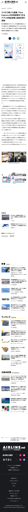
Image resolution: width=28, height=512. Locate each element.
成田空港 (12, 227)
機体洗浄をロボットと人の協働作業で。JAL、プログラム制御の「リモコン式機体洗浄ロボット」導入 (18, 306)
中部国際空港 (20, 300)
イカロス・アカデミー (13, 480)
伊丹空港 (12, 351)
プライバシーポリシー (14, 493)
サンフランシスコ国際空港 (16, 360)
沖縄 (14, 363)
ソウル (12, 291)
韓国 (16, 293)
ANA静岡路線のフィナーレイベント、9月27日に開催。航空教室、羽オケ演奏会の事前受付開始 (18, 281)
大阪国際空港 (17, 351)
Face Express (4, 236)
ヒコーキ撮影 (22, 393)
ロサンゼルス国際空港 (22, 362)
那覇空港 (17, 363)
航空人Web (14, 478)
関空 (20, 363)
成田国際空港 (13, 395)
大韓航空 (21, 291)
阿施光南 (12, 276)
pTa (11, 411)
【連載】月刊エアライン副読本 (16, 272)
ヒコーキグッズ (19, 411)
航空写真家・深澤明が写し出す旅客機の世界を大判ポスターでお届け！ (19, 399)
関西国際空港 (13, 365)
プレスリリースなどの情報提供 (14, 465)
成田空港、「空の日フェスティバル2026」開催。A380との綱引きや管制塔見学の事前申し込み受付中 (18, 332)
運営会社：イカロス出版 (14, 491)
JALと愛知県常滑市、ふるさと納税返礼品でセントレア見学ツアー (18, 297)
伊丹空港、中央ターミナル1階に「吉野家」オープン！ (18, 348)
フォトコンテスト (23, 381)
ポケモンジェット (20, 343)
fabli (12, 402)
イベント (12, 336)
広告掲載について (14, 467)
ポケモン (14, 343)
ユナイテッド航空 (14, 362)
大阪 (12, 363)
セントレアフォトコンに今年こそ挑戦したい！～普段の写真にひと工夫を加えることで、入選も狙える (18, 377)
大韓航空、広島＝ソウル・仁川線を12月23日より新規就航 (18, 289)
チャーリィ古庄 (16, 393)
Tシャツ (14, 411)
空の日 (20, 336)
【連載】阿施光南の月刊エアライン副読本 (19, 274)
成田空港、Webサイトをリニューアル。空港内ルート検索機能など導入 (19, 224)
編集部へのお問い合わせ (13, 470)
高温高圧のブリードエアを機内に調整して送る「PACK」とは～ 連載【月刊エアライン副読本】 (18, 269)
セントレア (15, 300)
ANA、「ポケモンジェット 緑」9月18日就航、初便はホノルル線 (18, 340)
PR (14, 381)
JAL (11, 300)
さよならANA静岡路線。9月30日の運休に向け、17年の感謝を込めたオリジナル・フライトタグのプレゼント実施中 (18, 323)
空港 (23, 411)
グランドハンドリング (17, 310)
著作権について (14, 496)
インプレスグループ (14, 501)
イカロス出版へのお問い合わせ (14, 498)
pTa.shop (14, 483)
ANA (12, 284)
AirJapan (12, 220)
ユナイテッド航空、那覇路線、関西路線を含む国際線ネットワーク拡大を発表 (18, 357)
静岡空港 (15, 284)
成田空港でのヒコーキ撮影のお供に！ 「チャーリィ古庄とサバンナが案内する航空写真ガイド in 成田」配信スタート (18, 389)
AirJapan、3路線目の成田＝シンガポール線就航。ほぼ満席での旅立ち (18, 217)
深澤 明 (14, 402)
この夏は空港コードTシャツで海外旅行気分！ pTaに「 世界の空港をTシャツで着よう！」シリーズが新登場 (18, 408)
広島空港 (12, 293)
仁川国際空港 (16, 291)
